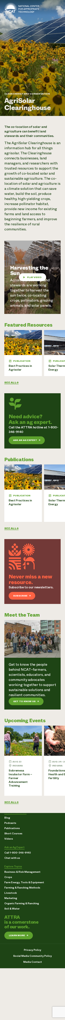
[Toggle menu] (58, 7)
